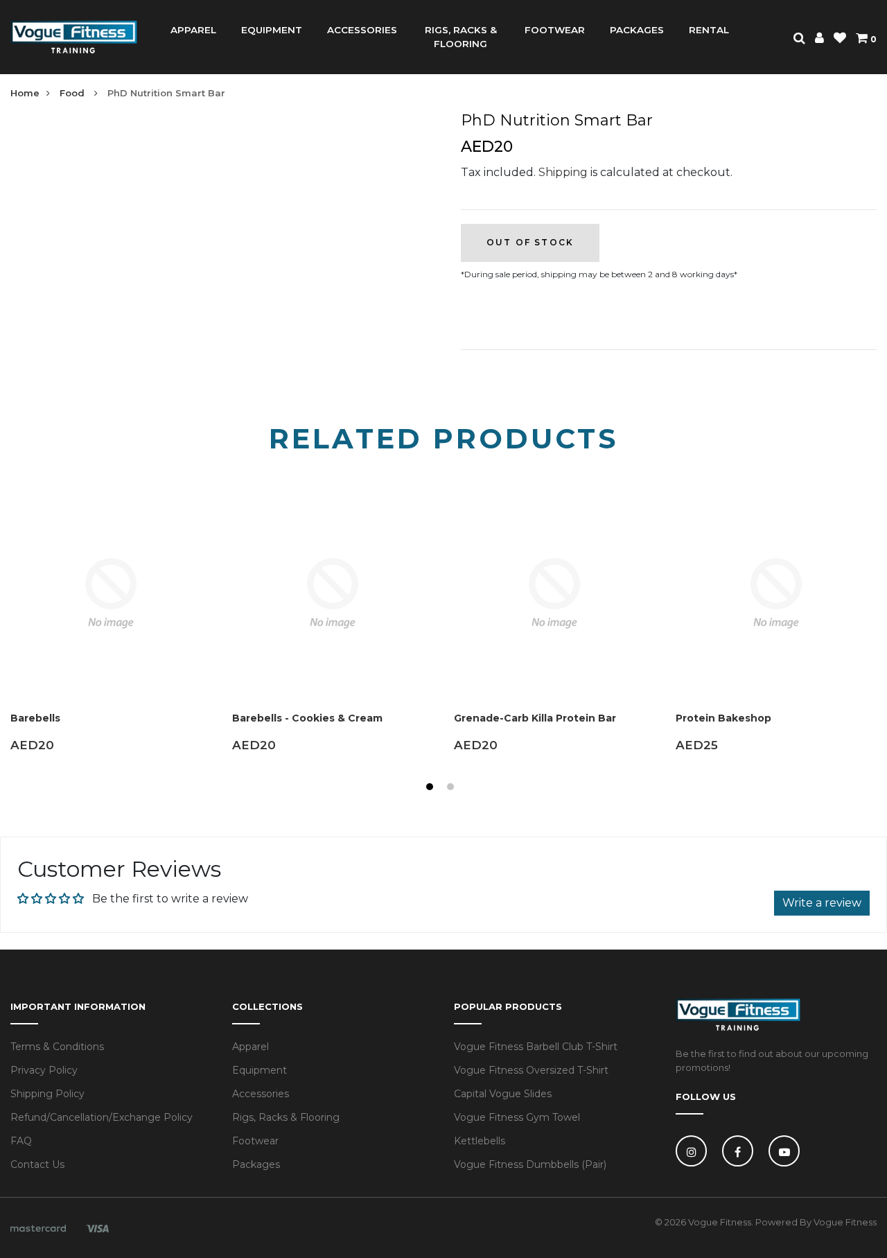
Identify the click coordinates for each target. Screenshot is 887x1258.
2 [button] (452, 788)
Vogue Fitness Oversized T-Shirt (531, 1070)
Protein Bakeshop (723, 718)
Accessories (260, 1093)
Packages (256, 1164)
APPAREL (193, 29)
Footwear (255, 1141)
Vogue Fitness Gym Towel (517, 1117)
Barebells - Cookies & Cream (307, 718)
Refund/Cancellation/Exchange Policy (101, 1117)
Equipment (259, 1070)
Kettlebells (479, 1141)
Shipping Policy (47, 1093)
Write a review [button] (821, 902)
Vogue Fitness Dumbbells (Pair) (530, 1164)
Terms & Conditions (57, 1046)
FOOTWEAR (555, 29)
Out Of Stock (530, 242)
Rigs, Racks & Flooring (286, 1117)
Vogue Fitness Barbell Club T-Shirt (535, 1046)
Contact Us (37, 1164)
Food (73, 92)
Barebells (35, 718)
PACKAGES (637, 29)
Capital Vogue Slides (503, 1093)
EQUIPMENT (271, 29)
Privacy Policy (44, 1070)
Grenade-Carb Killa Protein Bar (535, 718)
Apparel (250, 1046)
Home (24, 92)
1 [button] (431, 788)
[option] (111, 632)
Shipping (563, 172)
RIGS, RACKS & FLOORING (461, 36)
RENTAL (709, 29)
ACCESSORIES (362, 29)
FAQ (21, 1141)
